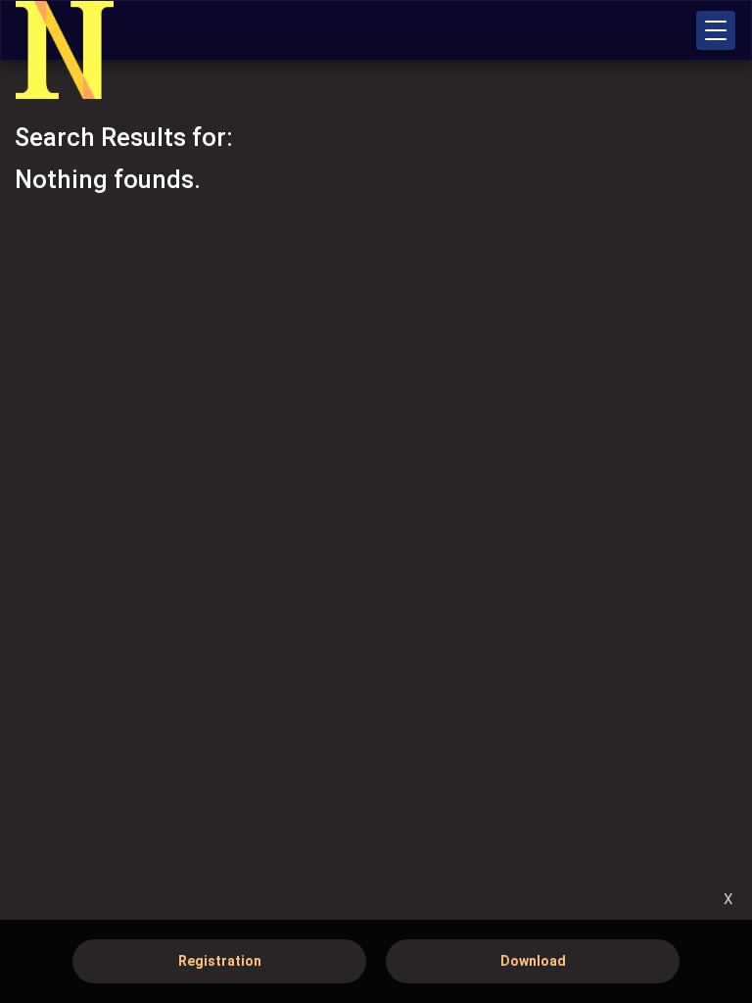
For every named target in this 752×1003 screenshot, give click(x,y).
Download (533, 961)
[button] (715, 30)
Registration (219, 961)
